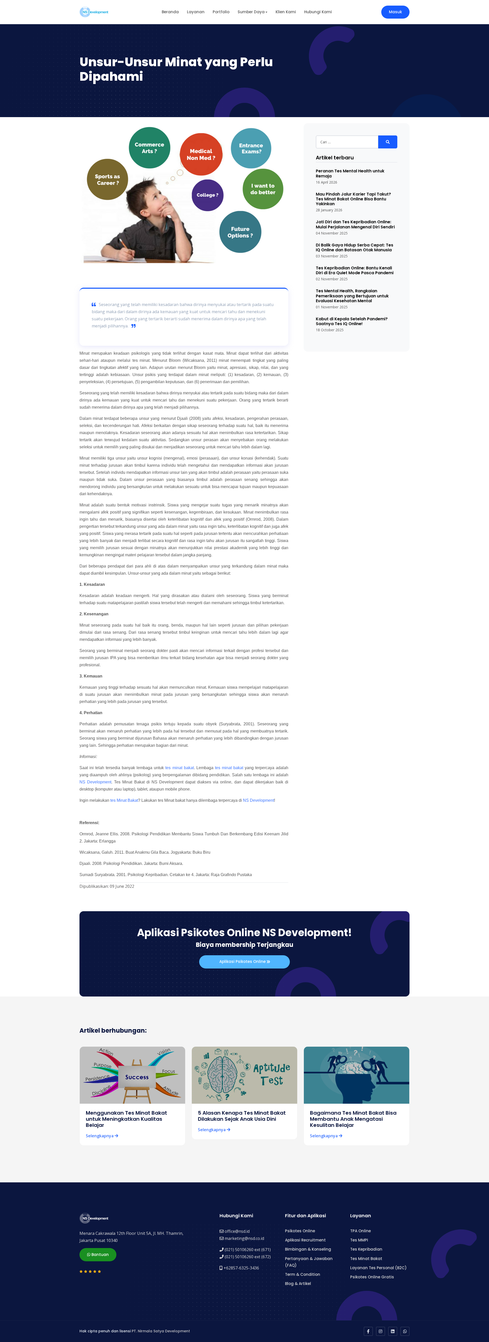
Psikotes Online (300, 1231)
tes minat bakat (179, 768)
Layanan (196, 12)
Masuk (395, 12)
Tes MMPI (359, 1240)
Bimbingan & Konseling (308, 1249)
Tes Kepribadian (366, 1249)
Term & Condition (302, 1274)
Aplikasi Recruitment (305, 1240)
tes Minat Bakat (124, 800)
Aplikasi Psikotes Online (243, 961)
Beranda (170, 12)
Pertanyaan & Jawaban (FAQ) (309, 1262)
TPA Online (360, 1231)
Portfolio (221, 12)
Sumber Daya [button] (251, 12)
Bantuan (99, 1254)
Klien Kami (286, 12)
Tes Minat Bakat (366, 1258)
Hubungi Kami (318, 12)
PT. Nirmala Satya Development (161, 1331)
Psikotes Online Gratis (372, 1277)
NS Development (95, 782)
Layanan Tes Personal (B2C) (378, 1267)
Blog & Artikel (298, 1283)
